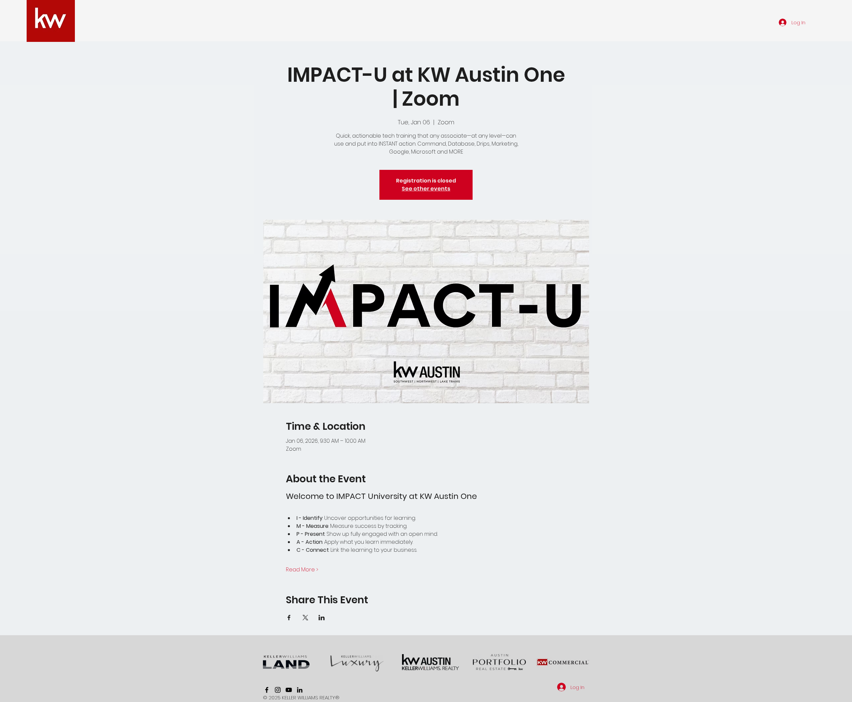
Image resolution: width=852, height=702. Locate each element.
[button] (523, 22)
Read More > (302, 569)
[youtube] (289, 690)
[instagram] (278, 690)
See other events (426, 188)
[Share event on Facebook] (289, 617)
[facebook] (267, 690)
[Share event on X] (305, 617)
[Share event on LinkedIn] (322, 617)
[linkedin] (300, 690)
